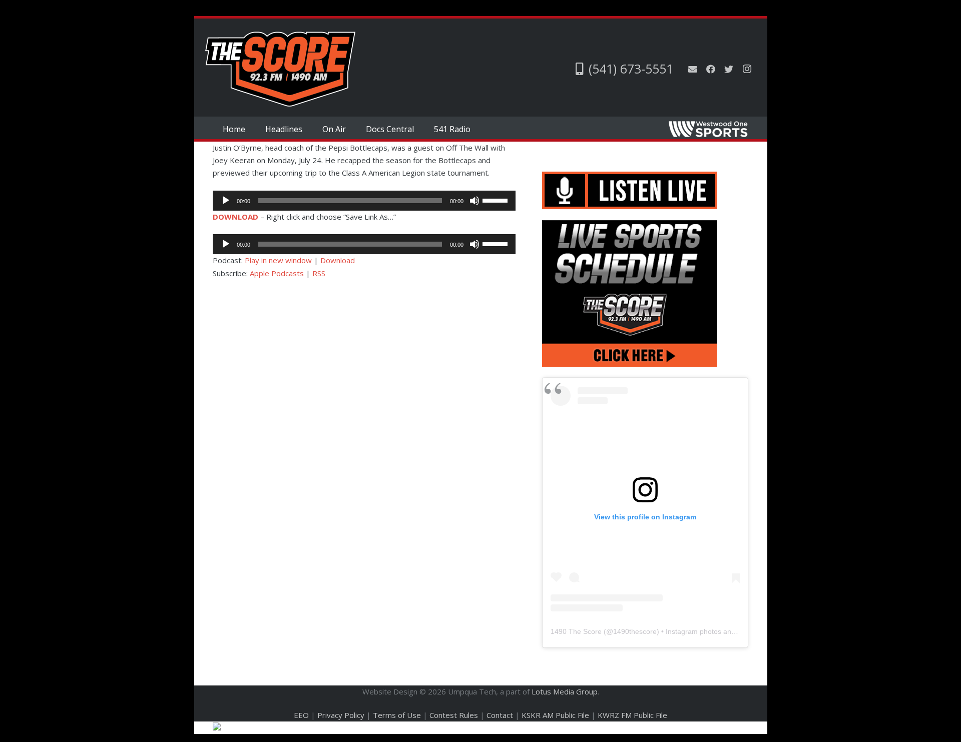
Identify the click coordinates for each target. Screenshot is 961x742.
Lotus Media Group (565, 691)
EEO (301, 715)
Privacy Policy (340, 715)
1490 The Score (576, 631)
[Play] (226, 201)
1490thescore (635, 631)
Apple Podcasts (277, 273)
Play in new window (278, 260)
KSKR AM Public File (555, 715)
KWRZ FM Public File (632, 715)
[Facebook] (711, 69)
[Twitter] (729, 69)
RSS (318, 273)
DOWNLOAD (235, 217)
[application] (364, 201)
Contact (500, 715)
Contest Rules (453, 715)
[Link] (280, 69)
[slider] (497, 200)
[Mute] (474, 201)
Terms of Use (397, 715)
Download (337, 260)
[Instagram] (747, 69)
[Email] (693, 69)
